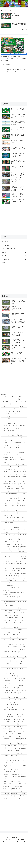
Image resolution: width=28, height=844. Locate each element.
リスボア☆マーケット (11, 748)
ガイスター (15, 483)
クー (21, 522)
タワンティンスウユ (7, 620)
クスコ (4, 508)
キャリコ (15, 491)
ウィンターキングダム (19, 452)
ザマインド (5, 553)
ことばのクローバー (7, 406)
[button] (25, 64)
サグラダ (9, 546)
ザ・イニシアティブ (17, 553)
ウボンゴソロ (5, 459)
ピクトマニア (15, 704)
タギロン (12, 617)
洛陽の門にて (5, 788)
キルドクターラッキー (14, 493)
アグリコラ (5, 423)
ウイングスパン (6, 454)
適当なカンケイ (15, 793)
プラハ (11, 731)
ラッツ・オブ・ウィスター (20, 745)
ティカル (22, 639)
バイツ (15, 687)
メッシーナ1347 (6, 738)
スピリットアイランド (7, 582)
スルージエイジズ (6, 590)
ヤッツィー (21, 743)
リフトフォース (6, 753)
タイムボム (5, 615)
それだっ (23, 406)
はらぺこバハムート (7, 413)
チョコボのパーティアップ (8, 637)
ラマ (3, 748)
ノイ (24, 670)
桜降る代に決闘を (6, 786)
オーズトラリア (13, 471)
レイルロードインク (7, 757)
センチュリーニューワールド (9, 608)
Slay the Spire (5, 401)
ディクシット (16, 646)
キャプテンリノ (20, 488)
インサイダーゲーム (15, 445)
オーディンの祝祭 (22, 471)
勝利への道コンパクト (7, 776)
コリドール (22, 536)
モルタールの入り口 (7, 741)
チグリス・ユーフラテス (17, 629)
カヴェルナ (5, 481)
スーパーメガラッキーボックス (9, 596)
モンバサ (4, 743)
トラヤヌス (22, 651)
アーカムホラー (6, 440)
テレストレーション (7, 646)
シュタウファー (15, 563)
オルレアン (23, 469)
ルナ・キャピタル (15, 755)
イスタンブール (6, 442)
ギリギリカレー (23, 498)
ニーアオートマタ (19, 666)
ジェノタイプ (17, 568)
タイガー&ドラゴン (7, 612)
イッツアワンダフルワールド (19, 442)
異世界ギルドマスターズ (18, 788)
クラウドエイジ (6, 510)
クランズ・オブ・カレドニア (9, 517)
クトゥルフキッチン (13, 508)
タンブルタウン (6, 622)
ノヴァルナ (13, 678)
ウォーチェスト (16, 454)
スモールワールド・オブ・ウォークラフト (11, 587)
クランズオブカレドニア (8, 515)
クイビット (12, 505)
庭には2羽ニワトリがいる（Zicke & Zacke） (12, 781)
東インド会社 (23, 783)
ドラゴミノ (23, 658)
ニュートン (23, 663)
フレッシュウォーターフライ (9, 714)
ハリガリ (22, 685)
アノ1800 (23, 425)
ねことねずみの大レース (19, 411)
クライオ (23, 508)
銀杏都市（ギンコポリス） (8, 795)
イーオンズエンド (20, 449)
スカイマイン (22, 570)
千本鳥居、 (5, 778)
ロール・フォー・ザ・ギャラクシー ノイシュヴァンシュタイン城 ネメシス (14, 766)
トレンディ (5, 654)
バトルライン (13, 690)
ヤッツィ (13, 743)
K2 (13, 396)
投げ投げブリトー (14, 783)
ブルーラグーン (6, 728)
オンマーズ (5, 471)
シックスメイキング (18, 561)
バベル (19, 690)
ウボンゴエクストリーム (8, 457)
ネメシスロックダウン (14, 670)
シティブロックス (6, 563)
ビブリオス (23, 699)
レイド (23, 755)
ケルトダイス (10, 534)
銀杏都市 (23, 793)
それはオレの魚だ (6, 408)
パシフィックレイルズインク (9, 695)
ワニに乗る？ (5, 769)
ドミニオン (5, 658)
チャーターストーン (18, 634)
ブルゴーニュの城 (6, 726)
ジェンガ (24, 568)
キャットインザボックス (8, 488)
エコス (23, 459)
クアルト (14, 503)
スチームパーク (13, 575)
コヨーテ (15, 536)
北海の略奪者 (17, 776)
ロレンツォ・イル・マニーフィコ (18, 760)
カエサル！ (5, 476)
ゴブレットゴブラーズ (7, 544)
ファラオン (5, 709)
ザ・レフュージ (6, 561)
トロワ (11, 654)
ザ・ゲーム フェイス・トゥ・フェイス (18, 558)
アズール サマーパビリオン (20, 423)
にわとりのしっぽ (6, 411)
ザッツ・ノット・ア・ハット (18, 551)
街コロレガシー (6, 793)
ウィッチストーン (6, 452)
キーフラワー (23, 495)
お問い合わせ (7, 839)
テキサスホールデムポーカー (19, 641)
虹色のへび (22, 791)
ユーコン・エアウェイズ (8, 745)
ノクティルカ (21, 675)
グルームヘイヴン (21, 529)
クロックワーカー (22, 520)
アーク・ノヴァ (15, 440)
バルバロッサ (5, 692)
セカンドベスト (22, 596)
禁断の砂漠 (5, 791)
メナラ (18, 738)
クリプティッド (21, 517)
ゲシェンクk (23, 534)
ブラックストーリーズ (20, 721)
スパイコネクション (15, 580)
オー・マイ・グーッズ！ (8, 474)
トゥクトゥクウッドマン (21, 649)
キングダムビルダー (7, 495)
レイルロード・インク (19, 757)
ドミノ (11, 658)
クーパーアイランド (7, 524)
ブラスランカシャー (7, 719)
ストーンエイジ (22, 578)
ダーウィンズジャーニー (8, 627)
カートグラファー (14, 481)
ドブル (24, 656)
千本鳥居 (24, 776)
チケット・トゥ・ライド (19, 632)
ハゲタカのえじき (6, 683)
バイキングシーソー (7, 687)
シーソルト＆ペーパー (7, 568)
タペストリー (18, 617)
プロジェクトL (18, 731)
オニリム (21, 466)
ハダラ (13, 683)
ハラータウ (13, 685)
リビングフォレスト (21, 750)
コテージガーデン (6, 536)
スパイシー (24, 580)
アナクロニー (16, 425)
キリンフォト (5, 493)
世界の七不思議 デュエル (18, 774)
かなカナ (13, 404)
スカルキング (16, 573)
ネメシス (4, 670)
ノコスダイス (5, 678)
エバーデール (22, 462)
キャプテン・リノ (6, 491)
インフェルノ (19, 447)
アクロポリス (23, 420)
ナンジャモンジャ (6, 663)
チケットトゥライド (7, 632)
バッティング (5, 690)
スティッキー (22, 575)
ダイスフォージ (18, 622)
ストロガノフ (13, 578)
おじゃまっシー (22, 401)
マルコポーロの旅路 (7, 736)
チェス (4, 629)
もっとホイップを (19, 413)
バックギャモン (22, 687)
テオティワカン (6, 641)
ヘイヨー (24, 731)
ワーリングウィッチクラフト (18, 769)
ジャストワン (13, 570)
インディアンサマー (7, 447)
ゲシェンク (17, 534)
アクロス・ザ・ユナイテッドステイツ (10, 420)
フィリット (5, 711)
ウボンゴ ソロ (20, 457)
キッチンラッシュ (6, 486)
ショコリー (23, 563)
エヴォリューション (19, 464)
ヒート (17, 699)
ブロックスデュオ (15, 728)
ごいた (16, 406)
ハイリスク (22, 680)
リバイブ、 (11, 750)
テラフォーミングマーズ (8, 644)
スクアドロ (23, 573)
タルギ (24, 617)
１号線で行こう (6, 798)
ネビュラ (23, 668)
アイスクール (19, 416)
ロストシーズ (5, 760)
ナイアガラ (5, 661)
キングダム (24, 493)
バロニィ (14, 692)
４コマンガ (18, 798)
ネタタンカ (15, 668)
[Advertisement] (14, 87)
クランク (20, 512)
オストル (4, 466)
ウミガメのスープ (15, 459)
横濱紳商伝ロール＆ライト (19, 786)
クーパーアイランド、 (19, 524)
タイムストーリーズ (19, 612)
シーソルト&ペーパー (19, 565)
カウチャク (17, 474)
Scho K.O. (22, 399)
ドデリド (19, 656)
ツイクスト (5, 639)
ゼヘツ (21, 608)
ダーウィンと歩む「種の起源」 (9, 625)
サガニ (4, 546)
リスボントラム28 (22, 748)
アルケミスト (18, 428)
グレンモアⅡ (5, 532)
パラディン (12, 697)
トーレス (4, 656)
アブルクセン (5, 428)
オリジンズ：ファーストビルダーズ (10, 469)
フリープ (18, 711)
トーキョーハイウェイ (20, 654)
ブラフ (14, 724)
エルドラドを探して (7, 464)
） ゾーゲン (23, 795)
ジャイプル (5, 570)
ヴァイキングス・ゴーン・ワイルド (10, 771)
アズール (11, 423)
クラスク (19, 510)
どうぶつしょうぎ (19, 408)
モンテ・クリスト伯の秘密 (19, 741)
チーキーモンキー (21, 637)
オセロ (12, 466)
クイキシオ (5, 505)
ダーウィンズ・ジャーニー (20, 627)
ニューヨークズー (6, 666)
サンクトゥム (5, 549)
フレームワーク (21, 714)
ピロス (23, 704)
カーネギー (23, 481)
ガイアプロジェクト (7, 483)
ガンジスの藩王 (23, 483)
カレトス (24, 479)
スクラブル (5, 575)
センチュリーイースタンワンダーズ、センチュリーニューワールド (14, 602)
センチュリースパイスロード (9, 605)
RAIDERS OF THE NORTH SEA (9, 399)
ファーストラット (14, 709)
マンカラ (15, 736)
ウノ (24, 454)
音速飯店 (17, 795)
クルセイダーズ (13, 520)
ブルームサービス (19, 726)
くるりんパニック (22, 404)
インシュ (24, 445)
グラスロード (18, 527)
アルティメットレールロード (9, 430)
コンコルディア (13, 539)
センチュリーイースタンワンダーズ (10, 599)
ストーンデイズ (6, 580)
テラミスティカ (20, 644)
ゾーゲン (20, 610)
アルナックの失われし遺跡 (8, 433)
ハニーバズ (5, 685)
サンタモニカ (14, 549)
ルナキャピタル (6, 755)
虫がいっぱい (13, 791)
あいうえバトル (14, 401)
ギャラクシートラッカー (12, 498)
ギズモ (4, 498)
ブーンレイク (23, 728)
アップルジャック (6, 425)
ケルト (4, 534)
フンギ (4, 716)
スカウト (4, 573)
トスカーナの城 (6, 651)
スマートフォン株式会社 (8, 585)
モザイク (24, 738)
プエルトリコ (5, 731)
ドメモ (16, 658)
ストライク (5, 578)
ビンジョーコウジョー (19, 702)
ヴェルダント (5, 774)
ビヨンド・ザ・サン (7, 702)
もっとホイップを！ (7, 416)
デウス (23, 646)
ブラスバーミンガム (21, 716)
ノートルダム (22, 678)
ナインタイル (14, 661)
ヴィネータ (23, 771)
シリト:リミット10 (6, 565)
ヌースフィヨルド (6, 668)
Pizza (21, 396)
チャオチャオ (5, 634)
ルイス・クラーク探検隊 (18, 753)
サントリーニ (22, 549)
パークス (12, 699)
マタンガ (21, 733)
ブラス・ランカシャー (7, 721)
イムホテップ (5, 445)
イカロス (23, 440)
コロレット (5, 539)
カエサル (24, 474)
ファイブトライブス (7, 707)
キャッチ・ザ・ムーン (19, 486)
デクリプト (5, 649)
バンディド (22, 692)
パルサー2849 (23, 697)
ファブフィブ (16, 707)
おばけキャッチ (6, 404)
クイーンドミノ (21, 505)
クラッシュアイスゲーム (8, 512)
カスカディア (12, 476)
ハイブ (15, 680)
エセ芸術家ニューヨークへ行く (9, 462)
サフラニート (17, 546)
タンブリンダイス (19, 620)
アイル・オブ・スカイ (7, 418)
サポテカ (24, 546)
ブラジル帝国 (11, 716)
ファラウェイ (23, 707)
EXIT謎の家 (5, 396)
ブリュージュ (22, 724)
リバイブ (4, 750)
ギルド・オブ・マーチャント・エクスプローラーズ (13, 500)
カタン (18, 476)
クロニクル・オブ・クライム (9, 522)
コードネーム (22, 539)
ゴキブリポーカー (17, 541)
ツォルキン (13, 639)
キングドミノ (16, 495)
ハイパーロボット (6, 680)
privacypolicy (21, 839)
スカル (9, 573)
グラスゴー (5, 527)
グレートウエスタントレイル (18, 532)
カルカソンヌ (17, 479)
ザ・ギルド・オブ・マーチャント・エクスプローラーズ (14, 556)
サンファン (5, 551)
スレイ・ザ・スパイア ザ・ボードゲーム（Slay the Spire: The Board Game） (13, 593)
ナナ (23, 661)
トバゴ (14, 651)
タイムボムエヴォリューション (17, 615)
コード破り (5, 541)
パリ (18, 697)
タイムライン (5, 617)
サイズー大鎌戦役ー (20, 544)
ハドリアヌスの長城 (21, 683)
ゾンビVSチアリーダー (7, 610)
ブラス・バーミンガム (19, 719)
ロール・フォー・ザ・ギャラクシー (10, 762)
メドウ (13, 738)
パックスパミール (21, 695)
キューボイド (22, 491)
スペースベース (20, 582)
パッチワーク (5, 697)
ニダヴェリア (15, 663)
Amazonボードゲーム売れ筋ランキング (14, 54)
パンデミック (5, 699)
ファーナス (23, 709)
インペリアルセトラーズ (8, 449)
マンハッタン (23, 736)
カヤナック (24, 476)
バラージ (24, 690)
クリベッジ (5, 520)
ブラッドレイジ (6, 724)
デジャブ (11, 649)
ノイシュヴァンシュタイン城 (9, 675)
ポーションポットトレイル (8, 733)
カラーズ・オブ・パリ (7, 479)
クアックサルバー (6, 503)
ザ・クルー (5, 558)
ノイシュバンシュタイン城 (8, 673)
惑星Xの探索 (5, 783)
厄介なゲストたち (17, 778)
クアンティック (22, 503)
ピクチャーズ (5, 704)
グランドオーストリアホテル (9, 529)
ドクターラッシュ (12, 656)
